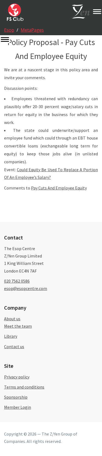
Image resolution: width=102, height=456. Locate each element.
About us (12, 318)
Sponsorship (15, 397)
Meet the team (18, 326)
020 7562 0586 (17, 281)
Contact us (14, 346)
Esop (9, 30)
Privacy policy (16, 377)
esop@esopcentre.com (25, 288)
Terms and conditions (24, 387)
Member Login (17, 407)
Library (10, 336)
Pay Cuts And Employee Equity (59, 188)
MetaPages (32, 30)
